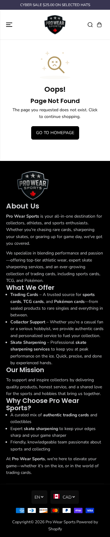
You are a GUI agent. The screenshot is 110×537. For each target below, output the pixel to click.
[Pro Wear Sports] (55, 24)
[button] (9, 24)
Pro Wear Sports (60, 522)
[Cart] (99, 24)
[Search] (90, 24)
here (34, 116)
